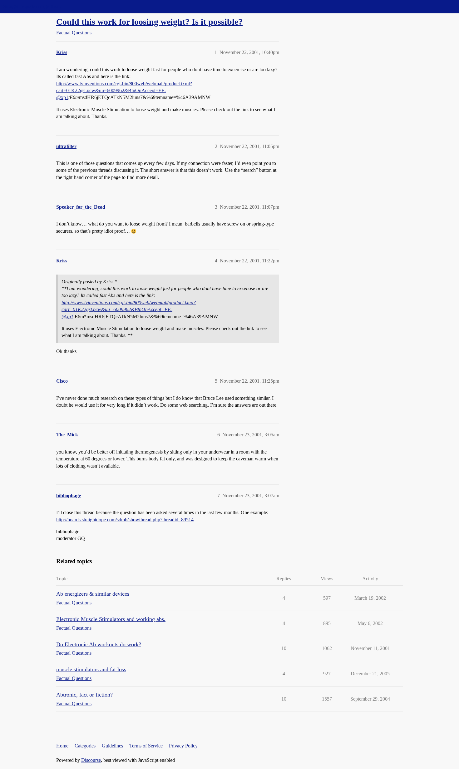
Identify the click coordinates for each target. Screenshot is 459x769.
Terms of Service (146, 745)
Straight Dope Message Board (32, 6)
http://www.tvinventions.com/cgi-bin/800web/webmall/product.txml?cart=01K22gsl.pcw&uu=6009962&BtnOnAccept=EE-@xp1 (124, 90)
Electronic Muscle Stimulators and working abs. (110, 619)
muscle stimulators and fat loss (91, 669)
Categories (85, 745)
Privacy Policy (183, 745)
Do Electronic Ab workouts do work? (98, 644)
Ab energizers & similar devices (92, 594)
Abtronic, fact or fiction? (84, 695)
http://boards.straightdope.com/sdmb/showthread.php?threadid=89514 (125, 519)
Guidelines (112, 745)
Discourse (91, 760)
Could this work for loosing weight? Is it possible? (149, 22)
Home (62, 745)
